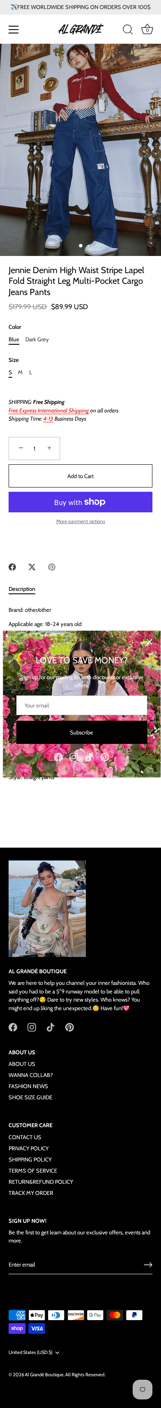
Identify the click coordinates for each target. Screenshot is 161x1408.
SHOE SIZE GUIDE (30, 1097)
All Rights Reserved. (85, 1375)
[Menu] (13, 29)
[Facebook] (58, 756)
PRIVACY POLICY (29, 1148)
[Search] (127, 30)
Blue (14, 339)
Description (22, 588)
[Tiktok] (89, 756)
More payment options (80, 521)
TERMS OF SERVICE (33, 1170)
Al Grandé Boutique (44, 1375)
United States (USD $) (30, 1352)
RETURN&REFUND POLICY (41, 1181)
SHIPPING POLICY (30, 1159)
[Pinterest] (104, 756)
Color (15, 327)
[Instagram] (74, 756)
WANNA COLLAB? (31, 1074)
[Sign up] (148, 1265)
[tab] (26, 589)
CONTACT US (25, 1137)
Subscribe (81, 732)
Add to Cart (80, 475)
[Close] (149, 641)
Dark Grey (37, 339)
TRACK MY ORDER (31, 1192)
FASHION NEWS (28, 1086)
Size (14, 360)
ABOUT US (22, 1063)
